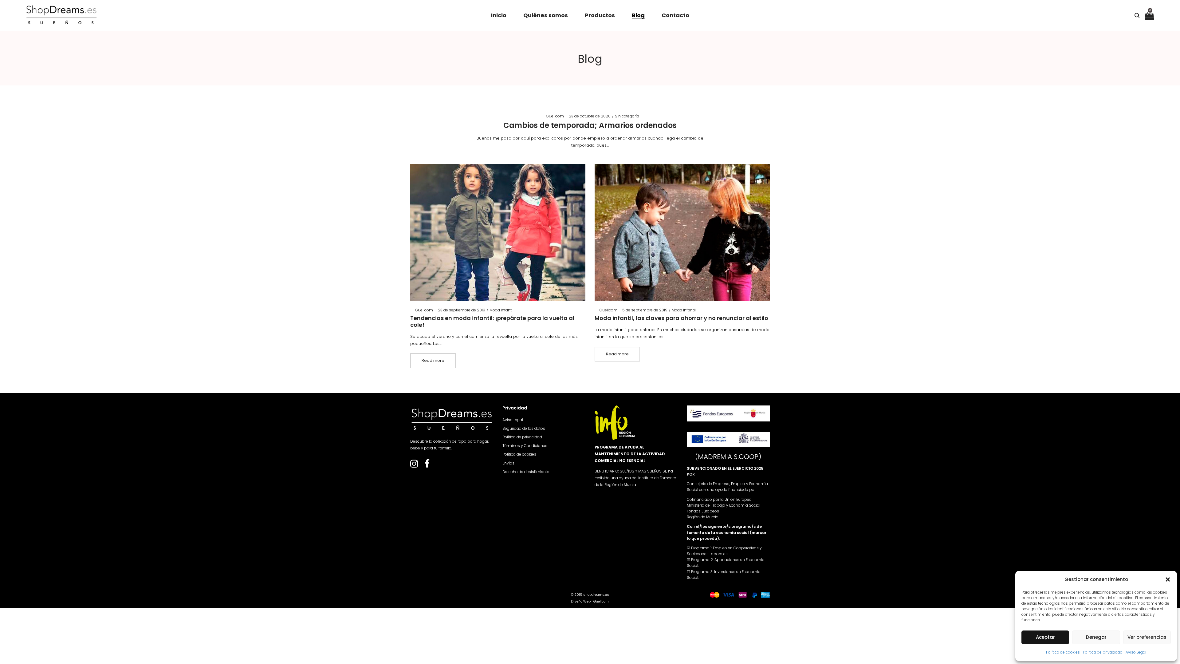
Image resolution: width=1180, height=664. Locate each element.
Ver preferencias (1146, 637)
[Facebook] (427, 465)
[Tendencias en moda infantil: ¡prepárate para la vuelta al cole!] (498, 232)
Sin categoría (627, 116)
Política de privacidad (1103, 652)
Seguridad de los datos (523, 428)
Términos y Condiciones (524, 445)
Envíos (508, 463)
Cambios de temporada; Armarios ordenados (590, 125)
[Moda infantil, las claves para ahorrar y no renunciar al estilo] (682, 232)
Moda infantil (501, 310)
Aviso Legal (1136, 652)
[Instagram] (414, 465)
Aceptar (1045, 637)
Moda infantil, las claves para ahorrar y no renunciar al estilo (681, 318)
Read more (433, 360)
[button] (1168, 579)
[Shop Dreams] (61, 15)
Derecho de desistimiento (525, 471)
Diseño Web (581, 601)
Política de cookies (1063, 652)
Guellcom (601, 601)
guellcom (552, 116)
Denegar (1096, 637)
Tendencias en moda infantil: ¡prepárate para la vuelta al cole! (492, 321)
